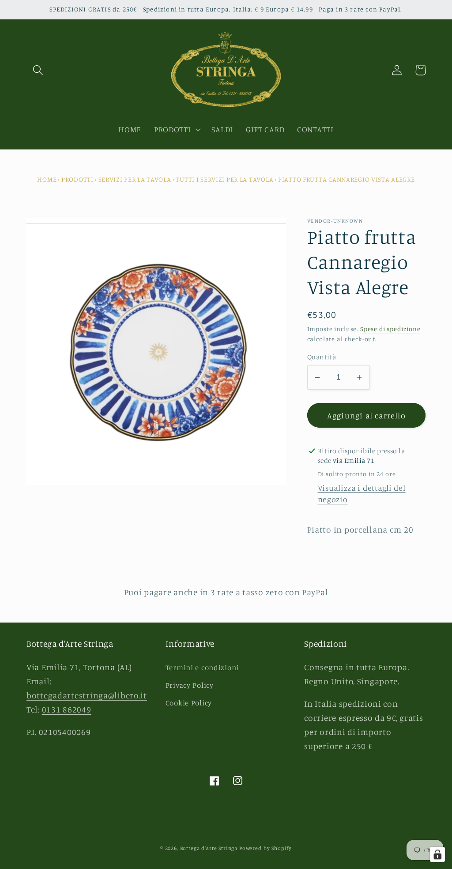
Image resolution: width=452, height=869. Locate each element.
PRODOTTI (77, 179)
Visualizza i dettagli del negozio (362, 493)
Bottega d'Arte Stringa (208, 848)
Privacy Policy (190, 685)
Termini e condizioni (202, 667)
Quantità (321, 357)
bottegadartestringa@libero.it (86, 695)
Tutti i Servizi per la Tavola (224, 179)
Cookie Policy (189, 702)
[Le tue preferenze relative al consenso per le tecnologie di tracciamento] (437, 854)
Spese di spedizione (390, 328)
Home (46, 179)
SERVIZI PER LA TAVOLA (134, 179)
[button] (38, 70)
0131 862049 (66, 709)
